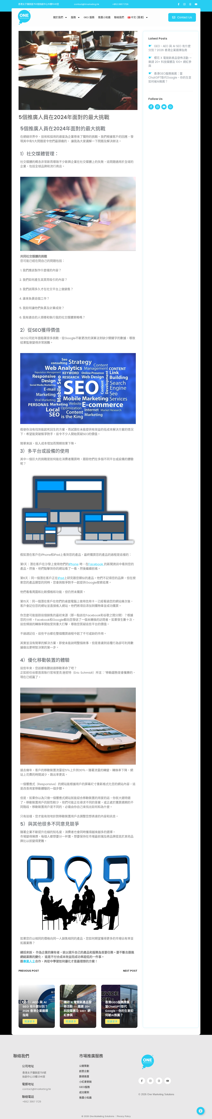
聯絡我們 (119, 17)
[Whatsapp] (170, 106)
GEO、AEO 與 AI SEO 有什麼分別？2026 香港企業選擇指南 (169, 48)
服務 (73, 17)
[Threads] (190, 4)
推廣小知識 (104, 17)
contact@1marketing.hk (36, 1089)
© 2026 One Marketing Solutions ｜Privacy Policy (106, 1116)
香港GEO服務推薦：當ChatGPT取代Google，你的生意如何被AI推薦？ (169, 78)
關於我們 (58, 17)
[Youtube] (195, 4)
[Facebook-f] (178, 4)
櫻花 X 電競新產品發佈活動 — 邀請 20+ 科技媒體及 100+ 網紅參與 (170, 62)
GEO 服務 (89, 17)
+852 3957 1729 (31, 1101)
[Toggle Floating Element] (201, 1111)
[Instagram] (184, 4)
